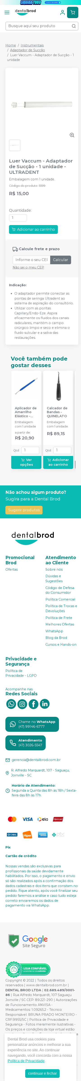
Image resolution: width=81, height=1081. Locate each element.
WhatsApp (54, 631)
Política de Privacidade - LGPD (21, 673)
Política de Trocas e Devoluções (61, 608)
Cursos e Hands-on (60, 644)
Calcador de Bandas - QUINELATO (57, 412)
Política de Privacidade (26, 1061)
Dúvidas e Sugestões (54, 578)
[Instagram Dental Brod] (22, 704)
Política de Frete (58, 618)
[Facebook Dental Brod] (33, 704)
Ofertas (11, 569)
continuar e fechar (42, 1073)
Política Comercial (60, 599)
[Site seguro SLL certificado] (27, 941)
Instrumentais (32, 45)
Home (10, 45)
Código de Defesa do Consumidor (59, 590)
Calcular (60, 260)
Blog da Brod (56, 638)
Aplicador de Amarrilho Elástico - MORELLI (26, 412)
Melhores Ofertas (59, 624)
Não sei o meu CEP (28, 267)
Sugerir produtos (24, 510)
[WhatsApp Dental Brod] (11, 704)
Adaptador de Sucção (27, 50)
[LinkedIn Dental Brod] (44, 704)
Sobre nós (54, 569)
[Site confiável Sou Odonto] (27, 969)
